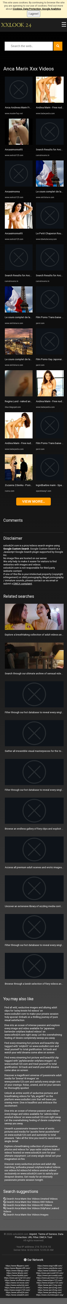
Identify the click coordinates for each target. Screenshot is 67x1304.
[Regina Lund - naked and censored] (19, 395)
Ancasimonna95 (14, 149)
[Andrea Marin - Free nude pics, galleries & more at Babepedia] (19, 437)
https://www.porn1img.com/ (50, 1285)
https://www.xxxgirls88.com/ (49, 1266)
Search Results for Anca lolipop (22, 275)
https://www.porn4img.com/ (50, 1292)
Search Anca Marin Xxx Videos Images (27, 1214)
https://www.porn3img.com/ (50, 1290)
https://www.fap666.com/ (17, 1275)
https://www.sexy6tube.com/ (49, 1268)
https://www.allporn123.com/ (49, 1280)
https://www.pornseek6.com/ (49, 1275)
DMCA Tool (45, 1237)
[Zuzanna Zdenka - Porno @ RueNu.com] (19, 479)
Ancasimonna (12, 191)
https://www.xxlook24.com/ (17, 1295)
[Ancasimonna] (19, 185)
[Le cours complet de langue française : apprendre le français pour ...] (19, 311)
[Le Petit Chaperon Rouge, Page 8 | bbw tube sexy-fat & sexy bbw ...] (50, 227)
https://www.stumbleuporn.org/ (49, 1295)
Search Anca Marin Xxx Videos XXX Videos (29, 1202)
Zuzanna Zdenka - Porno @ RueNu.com (26, 485)
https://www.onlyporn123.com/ (49, 1283)
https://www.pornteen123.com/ (49, 1278)
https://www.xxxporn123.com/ (17, 1290)
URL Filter (33, 1237)
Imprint (33, 1234)
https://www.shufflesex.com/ (17, 1280)
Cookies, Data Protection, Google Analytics (37, 8)
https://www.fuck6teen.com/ (50, 1270)
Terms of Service (47, 1234)
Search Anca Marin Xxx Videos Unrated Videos (32, 1198)
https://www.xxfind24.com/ (17, 1292)
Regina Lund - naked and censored (24, 401)
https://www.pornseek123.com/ (49, 1273)
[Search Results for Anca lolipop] (19, 269)
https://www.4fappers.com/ (17, 1266)
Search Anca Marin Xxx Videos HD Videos (29, 1205)
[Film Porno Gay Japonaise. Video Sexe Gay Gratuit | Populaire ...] (50, 353)
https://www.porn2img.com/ (50, 1287)
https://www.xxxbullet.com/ (17, 1285)
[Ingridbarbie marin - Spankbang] (50, 479)
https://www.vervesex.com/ (17, 1283)
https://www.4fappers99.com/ (17, 1268)
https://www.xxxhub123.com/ (17, 1287)
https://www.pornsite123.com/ (17, 1278)
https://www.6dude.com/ (17, 1273)
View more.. (33, 501)
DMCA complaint (22, 583)
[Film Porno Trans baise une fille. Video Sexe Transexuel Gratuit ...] (50, 311)
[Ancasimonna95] (19, 144)
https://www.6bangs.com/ (17, 1270)
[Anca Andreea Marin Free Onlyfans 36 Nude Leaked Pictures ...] (19, 101)
